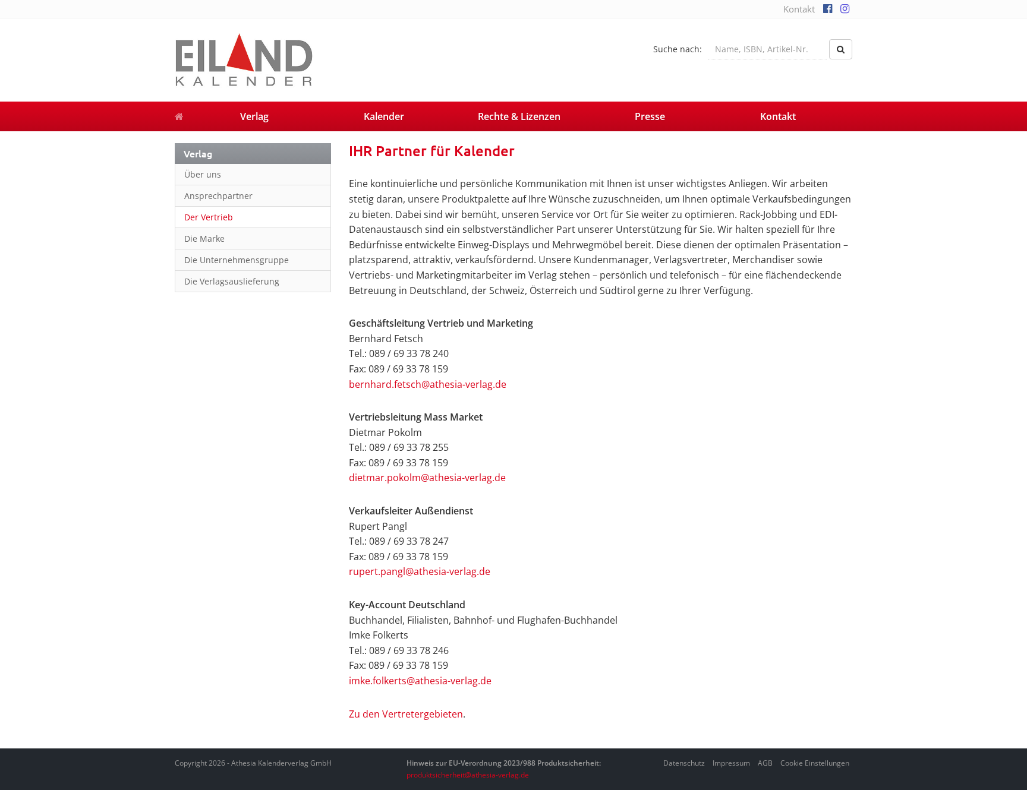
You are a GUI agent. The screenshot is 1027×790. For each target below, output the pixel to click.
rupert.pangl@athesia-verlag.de (419, 571)
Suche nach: (677, 49)
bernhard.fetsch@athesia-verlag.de (427, 384)
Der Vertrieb (208, 217)
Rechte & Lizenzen (519, 116)
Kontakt (799, 9)
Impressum (731, 763)
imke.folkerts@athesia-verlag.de (420, 680)
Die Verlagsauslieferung (231, 281)
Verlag (254, 116)
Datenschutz (684, 763)
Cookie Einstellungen (814, 763)
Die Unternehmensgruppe (236, 260)
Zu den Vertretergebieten (406, 714)
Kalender (384, 116)
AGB (765, 763)
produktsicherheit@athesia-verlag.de (468, 775)
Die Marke (204, 238)
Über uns (202, 174)
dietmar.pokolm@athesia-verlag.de (427, 477)
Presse (650, 116)
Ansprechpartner (218, 195)
